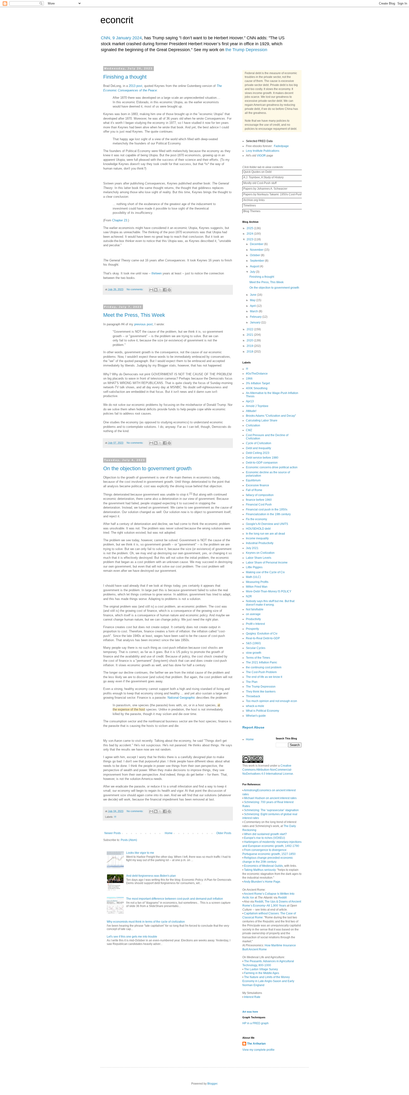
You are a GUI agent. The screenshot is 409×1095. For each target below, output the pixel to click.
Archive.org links (254, 200)
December (257, 244)
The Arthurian (256, 1043)
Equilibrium (253, 480)
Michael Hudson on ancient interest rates (270, 798)
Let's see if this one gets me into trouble (132, 936)
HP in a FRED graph (255, 1023)
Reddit (282, 897)
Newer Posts (112, 833)
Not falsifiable (254, 609)
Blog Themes (251, 211)
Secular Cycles (255, 648)
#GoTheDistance (257, 373)
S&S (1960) (253, 643)
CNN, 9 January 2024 (121, 38)
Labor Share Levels (258, 557)
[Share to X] (160, 289)
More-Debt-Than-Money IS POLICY (268, 591)
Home (169, 833)
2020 (250, 340)
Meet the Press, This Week (134, 315)
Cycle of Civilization (258, 443)
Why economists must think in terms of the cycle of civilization (146, 921)
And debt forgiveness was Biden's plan (151, 875)
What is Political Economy (262, 710)
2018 (250, 351)
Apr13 (250, 401)
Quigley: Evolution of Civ (261, 633)
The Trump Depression (261, 686)
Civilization (253, 425)
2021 (250, 334)
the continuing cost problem (263, 667)
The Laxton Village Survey (261, 969)
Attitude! (251, 411)
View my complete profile (258, 1049)
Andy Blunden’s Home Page (262, 881)
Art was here (250, 1011)
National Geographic (181, 697)
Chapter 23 (119, 220)
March (254, 311)
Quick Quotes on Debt (257, 172)
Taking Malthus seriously (260, 870)
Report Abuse (253, 727)
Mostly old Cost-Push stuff (259, 183)
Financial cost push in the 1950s (266, 509)
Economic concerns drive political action (272, 467)
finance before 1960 (259, 499)
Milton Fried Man (256, 586)
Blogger (212, 1083)
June (253, 294)
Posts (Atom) (129, 840)
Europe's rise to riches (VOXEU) (264, 838)
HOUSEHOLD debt (258, 528)
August (255, 266)
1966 (249, 378)
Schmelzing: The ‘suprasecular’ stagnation (271, 810)
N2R (249, 596)
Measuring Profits (257, 582)
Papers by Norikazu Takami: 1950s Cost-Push (272, 194)
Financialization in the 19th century (268, 514)
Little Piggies (254, 567)
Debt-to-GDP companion (262, 462)
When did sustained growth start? (265, 834)
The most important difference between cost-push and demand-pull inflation (174, 898)
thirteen (156, 273)
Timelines (249, 205)
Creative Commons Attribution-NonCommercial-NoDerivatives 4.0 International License (267, 769)
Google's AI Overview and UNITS (267, 524)
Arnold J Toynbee (257, 406)
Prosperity (252, 628)
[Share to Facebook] (164, 289)
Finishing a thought (125, 77)
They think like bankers (261, 691)
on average (253, 614)
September (257, 260)
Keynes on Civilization (260, 552)
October (255, 255)
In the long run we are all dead (265, 533)
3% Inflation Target (258, 383)
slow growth (253, 652)
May (253, 300)
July (253, 271)
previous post (143, 324)
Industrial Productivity (259, 543)
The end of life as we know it (264, 677)
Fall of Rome (254, 490)
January (255, 322)
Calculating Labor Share (261, 420)
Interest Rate (252, 997)
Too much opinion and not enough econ (271, 701)
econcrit (116, 20)
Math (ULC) (253, 577)
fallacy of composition (260, 495)
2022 (250, 329)
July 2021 (252, 548)
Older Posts (223, 833)
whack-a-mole (255, 706)
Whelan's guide (256, 715)
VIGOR (261, 155)
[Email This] (151, 289)
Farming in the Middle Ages (261, 973)
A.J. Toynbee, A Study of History (263, 177)
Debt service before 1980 (262, 457)
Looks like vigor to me (140, 852)
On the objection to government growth (147, 468)
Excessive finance (257, 485)
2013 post (135, 86)
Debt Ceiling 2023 (257, 453)
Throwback (253, 696)
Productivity (253, 619)
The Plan (252, 682)
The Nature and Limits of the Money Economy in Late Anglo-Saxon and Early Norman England (268, 981)
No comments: (135, 289)
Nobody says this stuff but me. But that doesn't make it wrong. (270, 602)
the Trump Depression (246, 49)
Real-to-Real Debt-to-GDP (263, 638)
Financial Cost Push (259, 504)
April (253, 306)
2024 (250, 233)
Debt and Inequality (258, 448)
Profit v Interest (255, 624)
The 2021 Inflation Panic (261, 662)
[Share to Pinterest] (169, 289)
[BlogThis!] (155, 289)
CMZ (249, 430)
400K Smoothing (256, 388)
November (257, 249)
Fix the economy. (256, 519)
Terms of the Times (258, 657)
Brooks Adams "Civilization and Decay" (271, 415)
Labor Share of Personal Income (267, 562)
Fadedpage (281, 146)
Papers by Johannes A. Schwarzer (265, 188)
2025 (250, 228)
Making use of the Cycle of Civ (265, 572)
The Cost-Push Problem (261, 672)
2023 (250, 239)
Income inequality (257, 538)
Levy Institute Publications (262, 150)
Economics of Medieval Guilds (263, 865)
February (256, 316)
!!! (115, 816)
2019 (250, 346)
